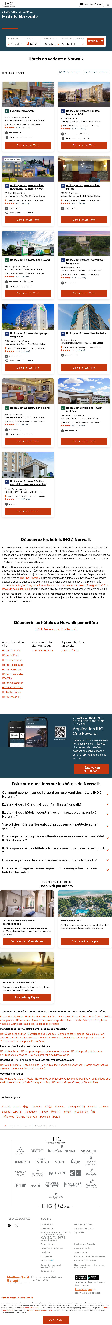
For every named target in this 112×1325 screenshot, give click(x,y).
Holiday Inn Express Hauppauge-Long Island (29, 335)
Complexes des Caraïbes (42, 1033)
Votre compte (80, 1252)
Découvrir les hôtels (83, 1224)
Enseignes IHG (47, 1228)
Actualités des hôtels (84, 1228)
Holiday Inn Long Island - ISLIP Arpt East (84, 409)
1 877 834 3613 (39, 1279)
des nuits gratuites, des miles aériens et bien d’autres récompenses (48, 585)
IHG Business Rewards (84, 1244)
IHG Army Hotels (82, 1248)
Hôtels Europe (8, 1078)
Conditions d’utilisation (85, 1260)
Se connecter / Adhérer (93, 4)
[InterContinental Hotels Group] (9, 4)
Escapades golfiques (47, 1023)
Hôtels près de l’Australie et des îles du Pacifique (62, 1078)
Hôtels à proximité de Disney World (49, 1054)
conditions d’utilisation (29, 1307)
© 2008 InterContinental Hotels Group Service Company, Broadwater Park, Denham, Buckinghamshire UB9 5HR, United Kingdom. (55, 1236)
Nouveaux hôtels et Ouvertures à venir (80, 1016)
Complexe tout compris (71, 1033)
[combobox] (16, 44)
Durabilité (45, 1252)
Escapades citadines (11, 1016)
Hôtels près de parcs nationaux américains (45, 1051)
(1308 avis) (81, 129)
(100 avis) (25, 203)
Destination (13, 39)
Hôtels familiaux (9, 1051)
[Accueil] (5, 1126)
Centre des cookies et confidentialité (51, 1266)
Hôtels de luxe (31, 1065)
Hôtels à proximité (10, 1065)
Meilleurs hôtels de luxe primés (28, 1068)
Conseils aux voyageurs (52, 1248)
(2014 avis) (25, 351)
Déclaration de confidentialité (40, 1310)
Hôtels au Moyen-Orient (66, 1082)
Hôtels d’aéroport (83, 1020)
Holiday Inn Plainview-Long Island (30, 260)
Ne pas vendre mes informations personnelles (89, 1266)
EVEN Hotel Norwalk (22, 111)
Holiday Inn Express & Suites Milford (83, 187)
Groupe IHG (46, 1256)
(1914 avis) (25, 277)
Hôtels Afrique (90, 1082)
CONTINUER (56, 1320)
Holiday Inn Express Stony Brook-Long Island (85, 261)
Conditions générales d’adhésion (89, 1256)
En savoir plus (83, 1289)
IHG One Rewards (29, 578)
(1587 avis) (25, 499)
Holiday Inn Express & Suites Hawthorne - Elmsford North (27, 187)
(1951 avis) (25, 128)
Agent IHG (79, 1232)
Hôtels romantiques (27, 1020)
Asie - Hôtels (25, 1078)
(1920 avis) (81, 278)
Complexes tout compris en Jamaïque (84, 1037)
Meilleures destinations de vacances (61, 1065)
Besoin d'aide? (47, 1244)
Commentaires (47, 1271)
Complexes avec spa (22, 1023)
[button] (108, 4)
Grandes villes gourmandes (40, 1016)
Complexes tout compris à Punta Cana (22, 1041)
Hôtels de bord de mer (13, 1033)
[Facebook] (10, 1225)
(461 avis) (81, 350)
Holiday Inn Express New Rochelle (86, 333)
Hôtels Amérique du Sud (36, 1082)
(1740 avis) (25, 424)
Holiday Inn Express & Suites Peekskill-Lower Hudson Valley (28, 483)
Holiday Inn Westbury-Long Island (30, 408)
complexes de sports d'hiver (55, 1020)
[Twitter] (16, 1225)
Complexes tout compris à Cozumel (40, 1037)
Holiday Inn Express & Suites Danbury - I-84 (83, 112)
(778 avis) (81, 426)
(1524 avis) (81, 203)
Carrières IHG (47, 1224)
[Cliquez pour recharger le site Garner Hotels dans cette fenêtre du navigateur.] (20, 1184)
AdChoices (46, 1260)
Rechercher (96, 41)
